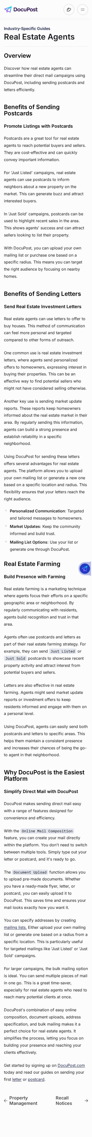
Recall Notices (64, 1100)
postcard (36, 1079)
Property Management (23, 1100)
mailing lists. (15, 927)
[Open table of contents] (82, 9)
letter (17, 1079)
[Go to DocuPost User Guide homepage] (21, 9)
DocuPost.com (71, 1065)
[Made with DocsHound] (69, 9)
